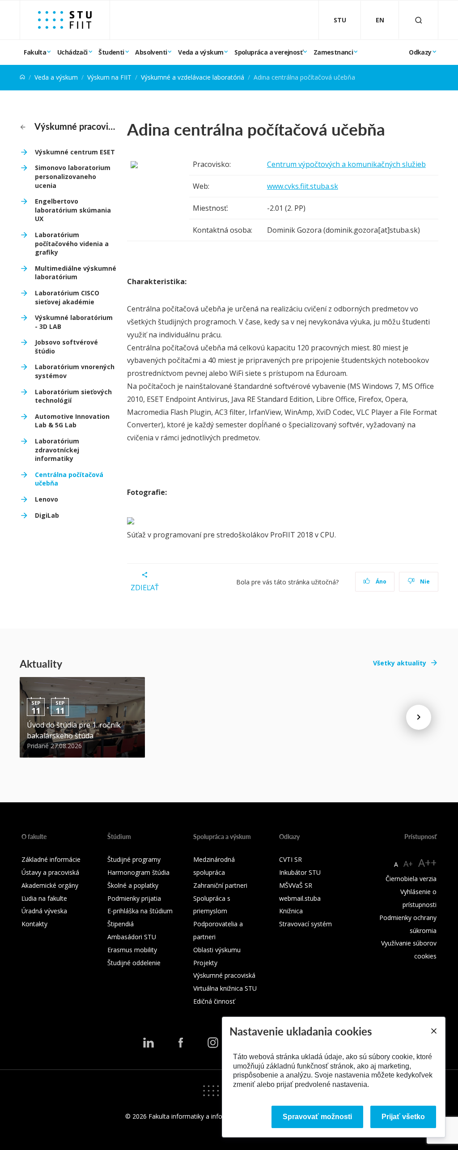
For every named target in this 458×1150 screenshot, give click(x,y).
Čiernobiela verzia (411, 878)
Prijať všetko (403, 1116)
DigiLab (47, 515)
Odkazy (420, 52)
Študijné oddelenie (134, 962)
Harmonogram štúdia (138, 872)
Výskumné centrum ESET (75, 152)
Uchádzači (72, 52)
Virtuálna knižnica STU (225, 988)
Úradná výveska (44, 911)
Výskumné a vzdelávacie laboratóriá (192, 77)
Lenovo (46, 499)
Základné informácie (51, 859)
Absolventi (151, 52)
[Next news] (418, 717)
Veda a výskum (200, 52)
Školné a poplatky (132, 885)
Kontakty (34, 924)
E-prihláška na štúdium (140, 911)
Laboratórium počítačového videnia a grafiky (72, 243)
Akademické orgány (49, 885)
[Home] (22, 77)
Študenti (111, 52)
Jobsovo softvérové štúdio (66, 346)
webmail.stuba (300, 898)
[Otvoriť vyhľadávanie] (418, 19)
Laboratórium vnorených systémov (74, 371)
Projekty (205, 962)
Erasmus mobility (132, 950)
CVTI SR (290, 859)
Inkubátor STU (300, 872)
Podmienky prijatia (134, 898)
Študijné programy (134, 859)
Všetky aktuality (399, 663)
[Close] (433, 1030)
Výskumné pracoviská (74, 126)
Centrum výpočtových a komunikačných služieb (346, 164)
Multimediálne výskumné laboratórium (75, 272)
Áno (380, 581)
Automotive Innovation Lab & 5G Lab (72, 421)
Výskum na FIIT (109, 77)
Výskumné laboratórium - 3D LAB (74, 322)
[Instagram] (213, 1042)
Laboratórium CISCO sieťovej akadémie (67, 297)
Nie (424, 581)
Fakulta (35, 52)
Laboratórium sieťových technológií (73, 396)
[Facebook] (181, 1042)
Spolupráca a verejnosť (268, 52)
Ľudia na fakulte (44, 898)
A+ (408, 863)
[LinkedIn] (148, 1042)
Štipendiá (120, 924)
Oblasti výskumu (217, 950)
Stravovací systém (305, 924)
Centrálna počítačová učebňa (69, 479)
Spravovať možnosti (317, 1116)
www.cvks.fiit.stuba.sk (302, 186)
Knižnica (291, 911)
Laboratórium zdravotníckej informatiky (57, 450)
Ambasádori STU (131, 937)
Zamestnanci (333, 52)
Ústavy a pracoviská (50, 872)
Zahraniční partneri (220, 885)
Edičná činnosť (214, 1001)
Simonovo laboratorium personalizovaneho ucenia (72, 176)
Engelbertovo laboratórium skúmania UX (73, 210)
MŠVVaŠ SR (295, 885)
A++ (427, 862)
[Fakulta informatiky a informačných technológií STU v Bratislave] (65, 20)
